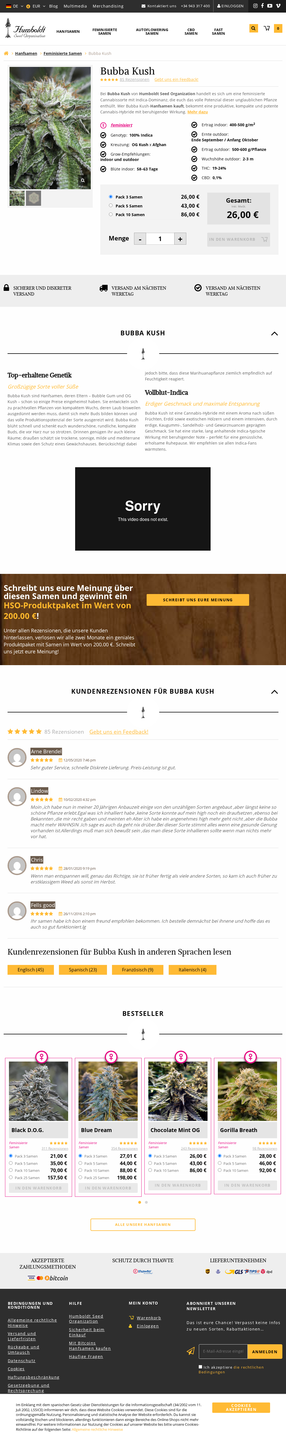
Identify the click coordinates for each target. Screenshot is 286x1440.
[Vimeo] (278, 6)
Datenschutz (22, 1360)
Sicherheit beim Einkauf (87, 1332)
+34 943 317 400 (195, 5)
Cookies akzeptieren (241, 1407)
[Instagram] (255, 6)
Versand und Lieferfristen (22, 1336)
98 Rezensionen (264, 1148)
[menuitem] (68, 32)
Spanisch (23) (83, 970)
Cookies (16, 1368)
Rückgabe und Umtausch (23, 1349)
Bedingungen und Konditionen (30, 1305)
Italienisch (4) (192, 970)
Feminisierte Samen (104, 31)
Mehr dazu (197, 111)
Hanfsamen (68, 31)
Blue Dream (96, 1129)
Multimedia (75, 6)
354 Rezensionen (124, 1148)
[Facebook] (262, 6)
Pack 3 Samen (129, 197)
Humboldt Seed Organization (86, 1318)
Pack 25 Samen (27, 1178)
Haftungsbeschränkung (34, 1377)
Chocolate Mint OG (175, 1129)
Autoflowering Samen (152, 31)
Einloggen (232, 5)
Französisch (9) (137, 970)
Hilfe (75, 1303)
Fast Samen (218, 31)
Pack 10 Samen (130, 214)
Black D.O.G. (27, 1129)
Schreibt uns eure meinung (198, 599)
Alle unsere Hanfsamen (143, 1224)
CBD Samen (191, 31)
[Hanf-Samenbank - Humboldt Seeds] (25, 28)
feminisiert (121, 125)
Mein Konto (143, 1303)
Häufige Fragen (86, 1356)
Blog (53, 6)
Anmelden (265, 1351)
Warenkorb (149, 1317)
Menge (119, 238)
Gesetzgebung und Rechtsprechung (29, 1388)
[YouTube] (270, 6)
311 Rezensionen (55, 1148)
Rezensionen (134, 79)
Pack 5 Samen (129, 206)
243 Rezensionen (194, 1148)
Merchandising (108, 6)
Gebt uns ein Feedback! (176, 79)
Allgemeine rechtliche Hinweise (32, 1322)
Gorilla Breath (238, 1129)
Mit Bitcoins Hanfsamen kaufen (90, 1345)
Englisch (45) (31, 970)
